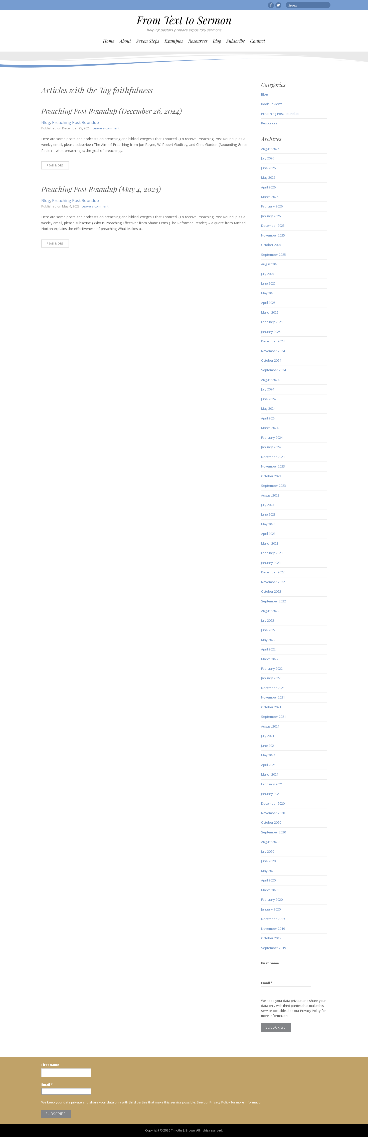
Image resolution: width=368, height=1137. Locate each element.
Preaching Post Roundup (75, 122)
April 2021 (268, 765)
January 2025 (271, 331)
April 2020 (268, 880)
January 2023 (271, 562)
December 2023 (273, 456)
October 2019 (271, 938)
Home (108, 41)
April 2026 (268, 187)
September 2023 (273, 485)
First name (270, 963)
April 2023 (268, 533)
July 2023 (267, 505)
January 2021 (271, 793)
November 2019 (273, 928)
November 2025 (273, 235)
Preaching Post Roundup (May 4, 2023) (101, 189)
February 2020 (272, 899)
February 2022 (272, 668)
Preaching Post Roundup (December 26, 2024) (111, 111)
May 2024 (268, 408)
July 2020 (267, 851)
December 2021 (273, 688)
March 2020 (269, 890)
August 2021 (270, 726)
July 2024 (267, 389)
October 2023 (271, 476)
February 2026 (272, 206)
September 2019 (273, 948)
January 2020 (271, 909)
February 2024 (272, 437)
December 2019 (273, 919)
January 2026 (271, 216)
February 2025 (272, 322)
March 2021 (269, 774)
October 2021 (271, 707)
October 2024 (271, 360)
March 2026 (269, 196)
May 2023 (268, 524)
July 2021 (267, 736)
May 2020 (268, 870)
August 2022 (270, 610)
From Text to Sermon (184, 20)
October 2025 (271, 245)
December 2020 (273, 803)
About (125, 41)
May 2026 (268, 177)
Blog (217, 41)
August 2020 (270, 841)
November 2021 (273, 697)
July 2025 (267, 274)
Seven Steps (147, 41)
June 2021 (268, 745)
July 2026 (267, 158)
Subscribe (235, 41)
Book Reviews (271, 104)
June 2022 (268, 630)
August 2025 (270, 264)
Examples (173, 41)
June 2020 (268, 861)
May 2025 (268, 293)
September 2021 (273, 716)
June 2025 (268, 283)
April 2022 (268, 649)
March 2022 (269, 659)
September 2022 (273, 601)
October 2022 (271, 591)
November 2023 (273, 466)
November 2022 (273, 582)
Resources (198, 41)
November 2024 (273, 351)
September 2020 (273, 832)
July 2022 (267, 620)
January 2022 (271, 678)
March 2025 (269, 312)
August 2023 (270, 495)
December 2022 (273, 572)
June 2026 (268, 168)
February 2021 (272, 784)
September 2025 (273, 254)
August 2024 (270, 379)
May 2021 (268, 755)
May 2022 (268, 639)
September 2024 (273, 370)
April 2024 (268, 418)
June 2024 (268, 399)
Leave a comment (106, 128)
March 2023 (269, 543)
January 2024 (271, 447)
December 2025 (273, 225)
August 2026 (270, 148)
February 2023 (272, 553)
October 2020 (271, 822)
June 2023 (268, 514)
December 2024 (273, 341)
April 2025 (268, 302)
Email (266, 983)
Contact (257, 41)
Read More (55, 165)
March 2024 (269, 427)
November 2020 (273, 813)
